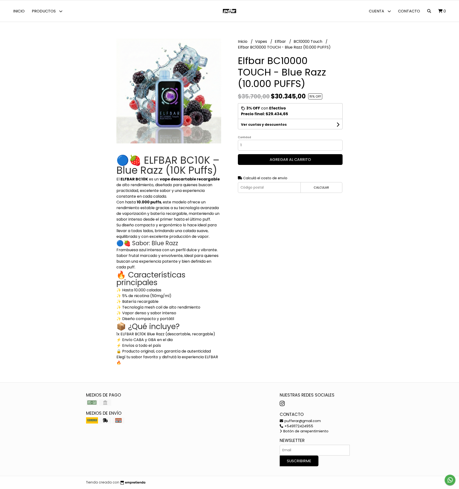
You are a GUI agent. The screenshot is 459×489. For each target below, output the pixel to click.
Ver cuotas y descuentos (264, 124)
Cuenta (377, 11)
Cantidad (244, 137)
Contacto (409, 11)
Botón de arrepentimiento (305, 431)
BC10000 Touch (308, 41)
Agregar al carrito (290, 159)
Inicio (19, 11)
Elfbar (281, 41)
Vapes (261, 41)
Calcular (321, 187)
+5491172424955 (298, 426)
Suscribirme (299, 461)
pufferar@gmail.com (302, 420)
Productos (44, 11)
